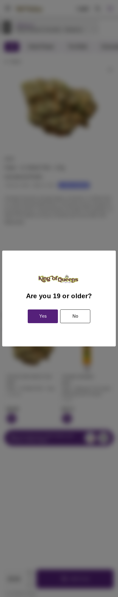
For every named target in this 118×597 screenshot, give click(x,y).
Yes (43, 316)
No (75, 316)
